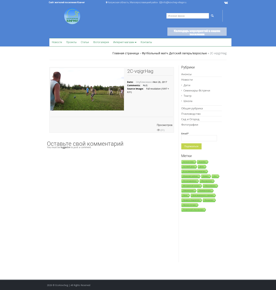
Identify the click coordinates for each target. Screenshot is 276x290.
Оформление (188, 190)
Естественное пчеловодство (194, 171)
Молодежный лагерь (191, 186)
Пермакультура (205, 190)
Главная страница (125, 53)
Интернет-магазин (123, 42)
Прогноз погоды (189, 205)
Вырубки (202, 162)
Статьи (85, 42)
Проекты (71, 42)
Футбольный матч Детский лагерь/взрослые (174, 53)
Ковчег (205, 176)
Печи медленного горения (202, 195)
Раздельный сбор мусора (193, 210)
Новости (57, 42)
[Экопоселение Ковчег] (72, 16)
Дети (187, 85)
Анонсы (186, 74)
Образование (210, 186)
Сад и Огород (190, 119)
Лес (215, 176)
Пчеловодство (191, 113)
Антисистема (188, 162)
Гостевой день (188, 166)
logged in (65, 147)
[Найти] (212, 16)
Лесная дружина (189, 181)
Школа (188, 101)
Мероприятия (206, 181)
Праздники (209, 200)
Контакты (146, 42)
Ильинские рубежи (190, 176)
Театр (188, 95)
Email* (185, 133)
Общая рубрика (192, 108)
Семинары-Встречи (197, 90)
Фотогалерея (101, 42)
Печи (185, 195)
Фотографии (189, 124)
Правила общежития (191, 200)
